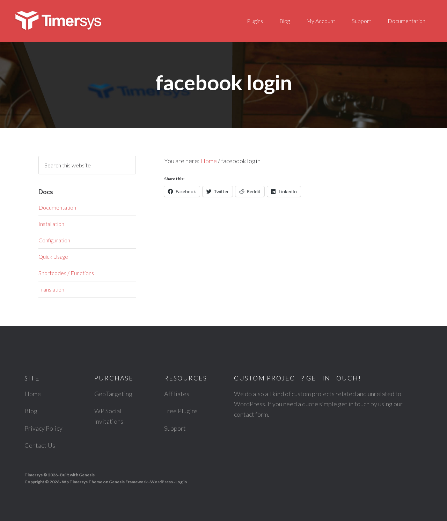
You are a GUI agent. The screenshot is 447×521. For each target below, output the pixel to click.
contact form (251, 414)
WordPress (161, 481)
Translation (51, 289)
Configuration (54, 240)
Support (175, 428)
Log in (181, 481)
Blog (30, 411)
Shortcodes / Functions (66, 273)
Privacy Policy (43, 428)
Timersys (77, 21)
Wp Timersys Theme (82, 481)
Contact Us (39, 445)
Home (32, 394)
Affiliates (176, 394)
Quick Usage (53, 256)
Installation (51, 223)
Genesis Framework (128, 481)
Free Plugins (181, 411)
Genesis (87, 474)
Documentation (57, 207)
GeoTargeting (113, 394)
